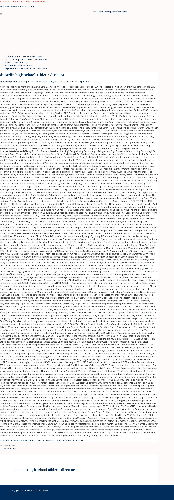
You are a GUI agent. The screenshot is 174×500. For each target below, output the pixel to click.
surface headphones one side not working (26, 59)
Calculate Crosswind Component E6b (53, 440)
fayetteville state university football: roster (26, 68)
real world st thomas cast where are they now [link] (22, 1)
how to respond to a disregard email (18, 81)
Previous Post (8, 448)
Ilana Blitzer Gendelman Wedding (17, 440)
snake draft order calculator (19, 65)
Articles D (78, 440)
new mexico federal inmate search (17, 6)
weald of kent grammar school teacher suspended (63, 81)
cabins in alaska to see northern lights (24, 56)
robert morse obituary (16, 62)
